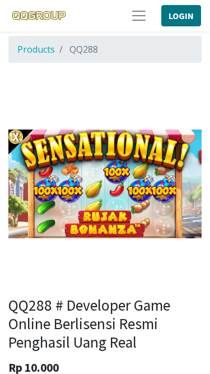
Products (36, 49)
